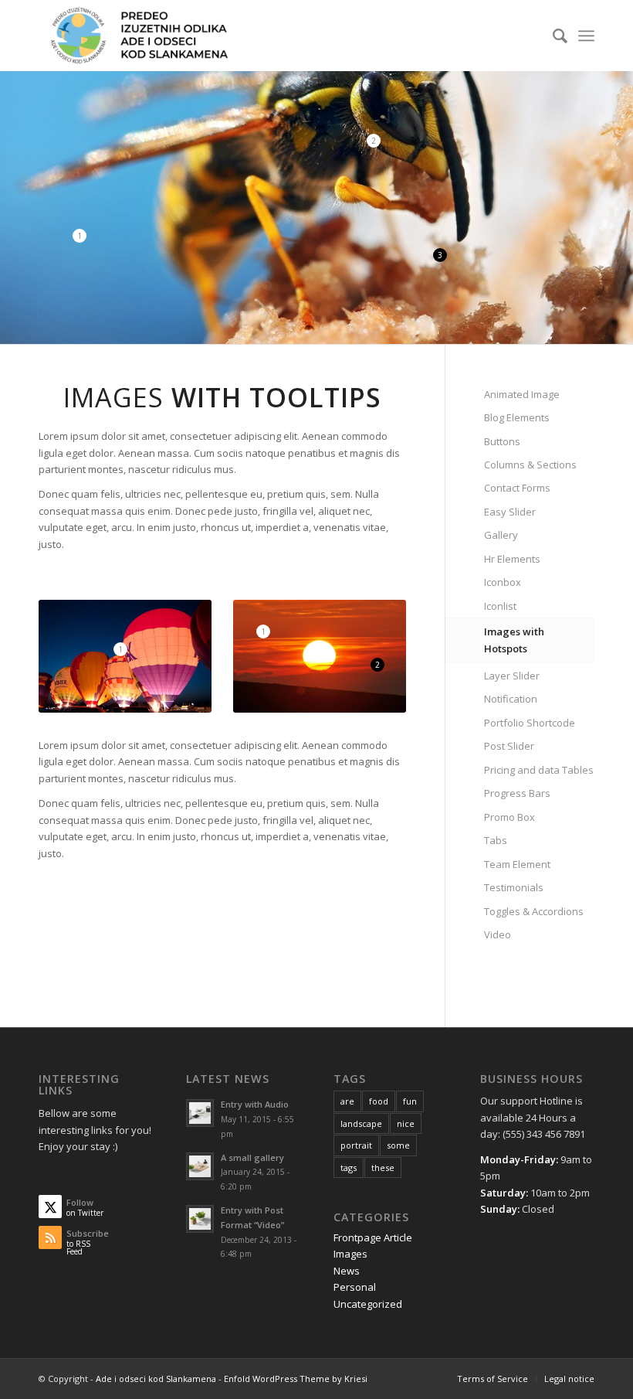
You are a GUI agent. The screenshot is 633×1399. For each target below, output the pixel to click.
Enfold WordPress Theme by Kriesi (295, 1378)
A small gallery (252, 1157)
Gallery (501, 535)
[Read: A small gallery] (200, 1166)
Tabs (495, 840)
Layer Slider (512, 675)
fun (410, 1101)
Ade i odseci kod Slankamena (156, 1378)
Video (497, 934)
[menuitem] (552, 35)
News (346, 1271)
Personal (354, 1287)
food (378, 1101)
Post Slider (509, 746)
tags (348, 1167)
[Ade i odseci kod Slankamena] (138, 35)
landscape (361, 1123)
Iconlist (500, 606)
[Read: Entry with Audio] (200, 1113)
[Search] (552, 35)
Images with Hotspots (514, 640)
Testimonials (513, 887)
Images (350, 1254)
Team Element (517, 864)
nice (406, 1123)
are (347, 1101)
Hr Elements (512, 559)
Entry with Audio (255, 1104)
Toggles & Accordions (534, 911)
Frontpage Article (372, 1237)
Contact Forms (517, 488)
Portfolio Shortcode (529, 723)
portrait (356, 1145)
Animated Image (522, 394)
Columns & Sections (530, 464)
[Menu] (586, 35)
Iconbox (502, 582)
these (382, 1167)
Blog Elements (517, 417)
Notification (510, 699)
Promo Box (509, 817)
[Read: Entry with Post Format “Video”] (200, 1219)
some (398, 1145)
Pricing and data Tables (539, 770)
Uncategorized (367, 1304)
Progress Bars (517, 793)
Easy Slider (510, 512)
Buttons (502, 441)
